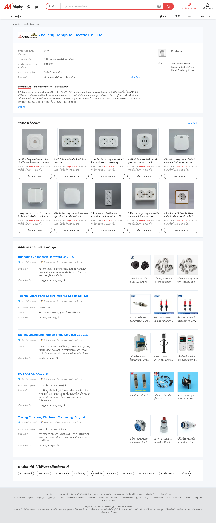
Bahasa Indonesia (109, 500)
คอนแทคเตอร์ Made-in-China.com (128, 494)
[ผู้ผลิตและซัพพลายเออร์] (20, 6)
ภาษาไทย (177, 497)
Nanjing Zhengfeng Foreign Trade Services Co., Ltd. (53, 334)
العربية (147, 497)
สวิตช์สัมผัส (61, 473)
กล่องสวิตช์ (43, 473)
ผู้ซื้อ (162, 16)
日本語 (61, 497)
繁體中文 (51, 497)
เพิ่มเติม (134, 77)
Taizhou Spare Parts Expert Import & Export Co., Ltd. (53, 295)
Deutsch (91, 497)
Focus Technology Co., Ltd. (110, 506)
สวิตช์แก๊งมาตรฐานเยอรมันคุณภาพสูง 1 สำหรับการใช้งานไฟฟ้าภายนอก (71, 216)
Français (71, 497)
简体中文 (40, 497)
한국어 (139, 497)
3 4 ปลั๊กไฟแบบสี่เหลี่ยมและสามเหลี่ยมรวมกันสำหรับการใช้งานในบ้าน (106, 216)
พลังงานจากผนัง (146, 473)
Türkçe (187, 497)
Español (81, 497)
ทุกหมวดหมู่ (13, 16)
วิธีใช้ (177, 16)
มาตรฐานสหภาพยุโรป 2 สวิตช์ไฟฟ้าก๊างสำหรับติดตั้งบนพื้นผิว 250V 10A (34, 216)
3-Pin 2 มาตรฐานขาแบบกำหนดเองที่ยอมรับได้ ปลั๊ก (187, 398)
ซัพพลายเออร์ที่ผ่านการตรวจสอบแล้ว (63, 262)
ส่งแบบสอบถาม (34, 176)
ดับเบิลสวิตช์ (26, 473)
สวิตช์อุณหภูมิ (80, 473)
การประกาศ (63, 494)
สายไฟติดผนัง (167, 473)
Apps (190, 16)
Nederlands (158, 497)
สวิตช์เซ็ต (98, 473)
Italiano (114, 497)
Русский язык (127, 497)
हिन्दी (168, 497)
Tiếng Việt (198, 497)
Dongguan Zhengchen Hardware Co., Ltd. (46, 256)
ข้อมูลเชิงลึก (166, 494)
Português (103, 497)
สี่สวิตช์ (112, 473)
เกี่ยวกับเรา (50, 494)
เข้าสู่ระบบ (207, 8)
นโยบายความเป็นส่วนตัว (100, 494)
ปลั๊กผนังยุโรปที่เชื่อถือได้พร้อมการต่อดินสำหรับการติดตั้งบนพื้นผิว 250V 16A (180, 216)
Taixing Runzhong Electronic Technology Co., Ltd (51, 417)
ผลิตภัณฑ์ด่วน (151, 494)
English (30, 497)
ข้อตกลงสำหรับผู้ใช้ (79, 494)
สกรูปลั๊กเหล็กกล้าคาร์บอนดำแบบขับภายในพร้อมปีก (139, 281)
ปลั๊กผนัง (185, 473)
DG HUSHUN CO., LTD (33, 373)
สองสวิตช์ (127, 473)
